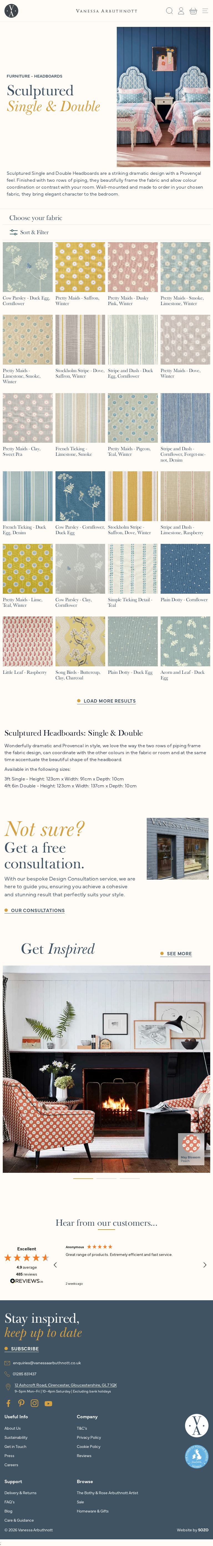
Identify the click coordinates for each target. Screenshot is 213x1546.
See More (179, 953)
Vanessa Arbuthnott (35, 1529)
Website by (193, 1529)
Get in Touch (15, 1446)
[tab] (83, 1178)
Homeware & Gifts (93, 1511)
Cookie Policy (88, 1446)
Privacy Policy (89, 1437)
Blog (8, 1511)
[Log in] (181, 11)
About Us (12, 1428)
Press (9, 1455)
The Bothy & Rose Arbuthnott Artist (107, 1492)
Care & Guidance (19, 1520)
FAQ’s (9, 1501)
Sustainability (15, 1437)
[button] (169, 10)
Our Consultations (38, 910)
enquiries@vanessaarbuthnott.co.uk (47, 1362)
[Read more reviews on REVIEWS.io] (26, 1281)
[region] (130, 1265)
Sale (80, 1501)
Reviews (84, 1455)
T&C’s (82, 1428)
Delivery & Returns (20, 1492)
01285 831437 (24, 1373)
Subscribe (25, 1348)
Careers (11, 1464)
